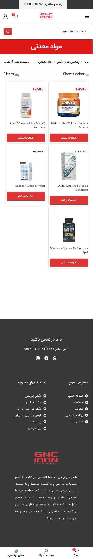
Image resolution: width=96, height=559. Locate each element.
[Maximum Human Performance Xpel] (69, 226)
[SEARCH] (8, 31)
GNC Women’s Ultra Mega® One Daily (27, 125)
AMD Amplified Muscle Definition (73, 188)
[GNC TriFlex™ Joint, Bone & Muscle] (69, 101)
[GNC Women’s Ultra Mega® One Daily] (26, 101)
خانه (86, 62)
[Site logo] (46, 16)
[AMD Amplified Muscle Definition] (69, 164)
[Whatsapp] (55, 358)
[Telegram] (46, 358)
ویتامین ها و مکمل (68, 62)
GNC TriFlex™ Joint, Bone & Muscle (69, 125)
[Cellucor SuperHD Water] (26, 164)
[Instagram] (38, 358)
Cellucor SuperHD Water (30, 186)
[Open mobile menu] (87, 16)
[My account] (5, 16)
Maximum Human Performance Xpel (69, 250)
